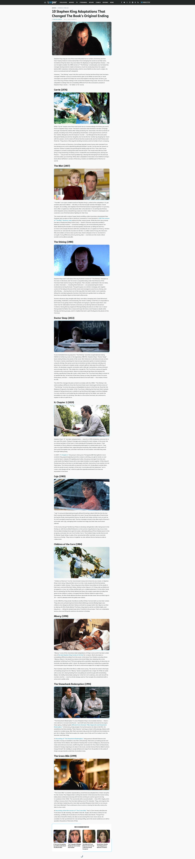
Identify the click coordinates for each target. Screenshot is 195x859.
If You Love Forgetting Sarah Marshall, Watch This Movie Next (60, 846)
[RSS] (138, 2)
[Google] (135, 2)
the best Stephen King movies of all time (70, 655)
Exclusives (63, 2)
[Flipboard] (132, 2)
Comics (98, 2)
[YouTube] (124, 2)
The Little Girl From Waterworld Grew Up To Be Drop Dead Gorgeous (88, 847)
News (112, 2)
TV (77, 2)
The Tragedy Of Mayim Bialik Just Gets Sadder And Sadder (74, 846)
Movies (71, 2)
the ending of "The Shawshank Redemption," (69, 739)
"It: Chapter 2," (64, 455)
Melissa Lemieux (57, 19)
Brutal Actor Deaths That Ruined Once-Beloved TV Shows (102, 846)
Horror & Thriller (63, 7)
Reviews (105, 2)
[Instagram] (130, 2)
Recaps (91, 2)
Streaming (83, 2)
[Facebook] (121, 2)
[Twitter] (127, 2)
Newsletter (146, 2)
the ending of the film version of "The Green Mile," (71, 811)
